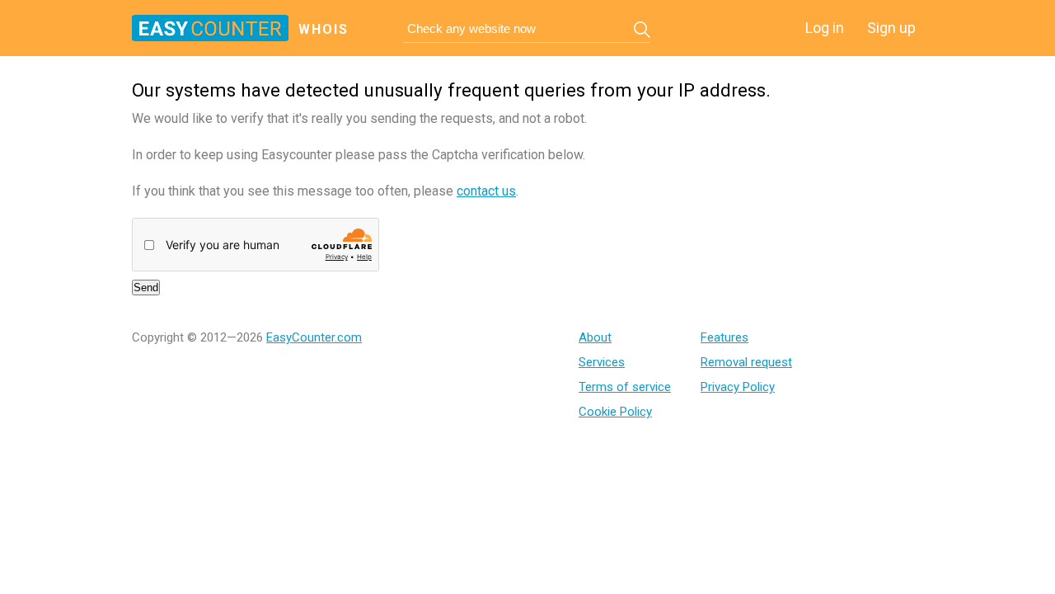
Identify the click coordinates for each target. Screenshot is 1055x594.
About (595, 337)
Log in (824, 27)
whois (323, 29)
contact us (486, 191)
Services (602, 362)
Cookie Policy (615, 411)
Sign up (891, 27)
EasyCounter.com (314, 337)
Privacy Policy (738, 387)
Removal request (746, 362)
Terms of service (625, 387)
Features (724, 337)
